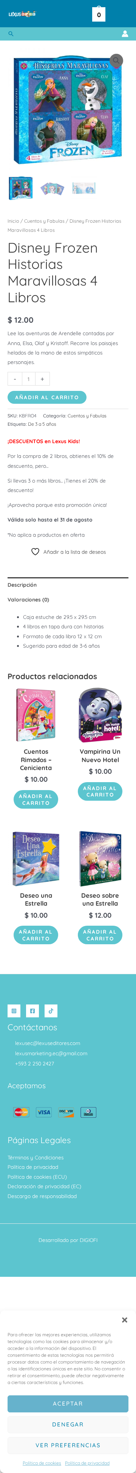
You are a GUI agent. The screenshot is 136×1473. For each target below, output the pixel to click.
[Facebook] (32, 1010)
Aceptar (68, 1403)
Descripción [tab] (22, 584)
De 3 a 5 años (42, 424)
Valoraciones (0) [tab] (28, 599)
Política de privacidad (87, 1463)
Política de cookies (42, 1463)
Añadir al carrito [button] (36, 799)
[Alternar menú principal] (120, 14)
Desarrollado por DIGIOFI (68, 1240)
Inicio (13, 221)
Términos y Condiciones (35, 1157)
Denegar (68, 1424)
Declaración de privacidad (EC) (44, 1186)
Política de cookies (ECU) (37, 1176)
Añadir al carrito (47, 397)
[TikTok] (51, 1010)
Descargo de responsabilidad (42, 1196)
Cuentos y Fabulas (44, 221)
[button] (124, 1320)
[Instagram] (14, 1010)
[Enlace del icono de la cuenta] (125, 33)
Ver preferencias (68, 1445)
